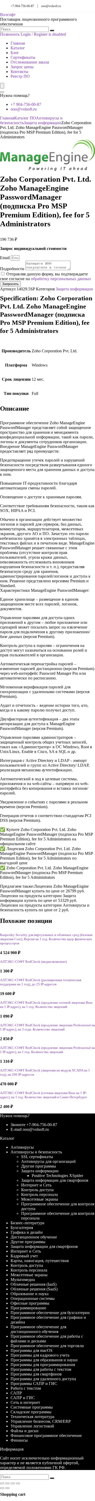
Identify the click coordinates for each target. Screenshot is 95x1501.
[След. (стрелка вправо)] (7, 1488)
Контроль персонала (39, 1194)
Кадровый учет (24, 1256)
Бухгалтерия (22, 1227)
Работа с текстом (26, 1388)
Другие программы (38, 1166)
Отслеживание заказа (30, 62)
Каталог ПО (25, 118)
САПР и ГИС (23, 1397)
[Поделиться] (13, 1483)
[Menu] (2, 85)
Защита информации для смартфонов (54, 1180)
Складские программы (31, 1412)
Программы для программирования (43, 1364)
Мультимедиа (23, 1279)
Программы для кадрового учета (40, 1355)
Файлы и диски (25, 1431)
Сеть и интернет (25, 1402)
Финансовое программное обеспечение (46, 1435)
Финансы (19, 1440)
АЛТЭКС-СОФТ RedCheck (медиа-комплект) (33, 962)
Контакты (19, 71)
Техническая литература (32, 1416)
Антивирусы (22, 1147)
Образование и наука (30, 1293)
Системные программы (32, 1407)
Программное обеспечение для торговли (47, 1345)
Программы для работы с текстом (41, 1369)
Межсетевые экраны (39, 1199)
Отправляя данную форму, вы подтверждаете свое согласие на (45, 276)
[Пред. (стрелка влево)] (2, 1488)
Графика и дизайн (27, 1232)
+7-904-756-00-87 (22, 6)
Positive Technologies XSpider (57, 1175)
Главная (18, 43)
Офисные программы (30, 1303)
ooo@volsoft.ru (51, 6)
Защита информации (42, 123)
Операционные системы (33, 1298)
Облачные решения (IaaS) (33, 1284)
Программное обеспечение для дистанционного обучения (38, 1329)
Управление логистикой (32, 1426)
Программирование (28, 1308)
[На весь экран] (7, 1483)
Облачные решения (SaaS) (34, 1289)
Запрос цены (22, 67)
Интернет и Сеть (36, 1185)
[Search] (2, 92)
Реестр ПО (20, 76)
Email (5, 257)
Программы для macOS (32, 1350)
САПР (16, 1393)
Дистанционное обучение (34, 1237)
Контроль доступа (37, 1190)
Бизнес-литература (27, 1223)
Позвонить (10, 34)
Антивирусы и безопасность (36, 1152)
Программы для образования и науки (44, 1360)
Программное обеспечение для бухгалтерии (50, 1312)
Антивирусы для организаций (48, 1161)
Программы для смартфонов (36, 1374)
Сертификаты (23, 57)
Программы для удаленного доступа (43, 1379)
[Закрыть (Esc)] (18, 1483)
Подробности (12, 268)
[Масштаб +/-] (2, 1483)
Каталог (18, 48)
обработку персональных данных (61, 278)
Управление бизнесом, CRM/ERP (41, 1421)
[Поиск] (52, 30)
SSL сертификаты (37, 1156)
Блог (15, 52)
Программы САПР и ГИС (34, 1383)
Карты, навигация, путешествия (40, 1260)
